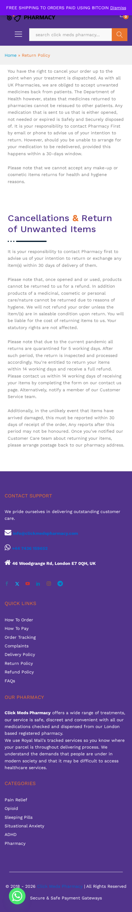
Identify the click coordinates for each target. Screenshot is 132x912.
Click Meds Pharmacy (60, 886)
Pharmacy (15, 843)
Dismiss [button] (118, 7)
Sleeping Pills (19, 817)
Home (11, 55)
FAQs (10, 680)
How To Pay (17, 628)
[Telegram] (60, 583)
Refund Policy (19, 671)
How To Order (19, 619)
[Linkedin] (38, 584)
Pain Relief (16, 799)
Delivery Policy (20, 654)
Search (119, 34)
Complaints (17, 645)
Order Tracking (20, 637)
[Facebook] (7, 584)
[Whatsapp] (17, 896)
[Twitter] (17, 584)
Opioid (11, 808)
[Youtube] (27, 584)
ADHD (11, 834)
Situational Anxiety (24, 825)
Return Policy (19, 663)
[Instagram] (48, 584)
